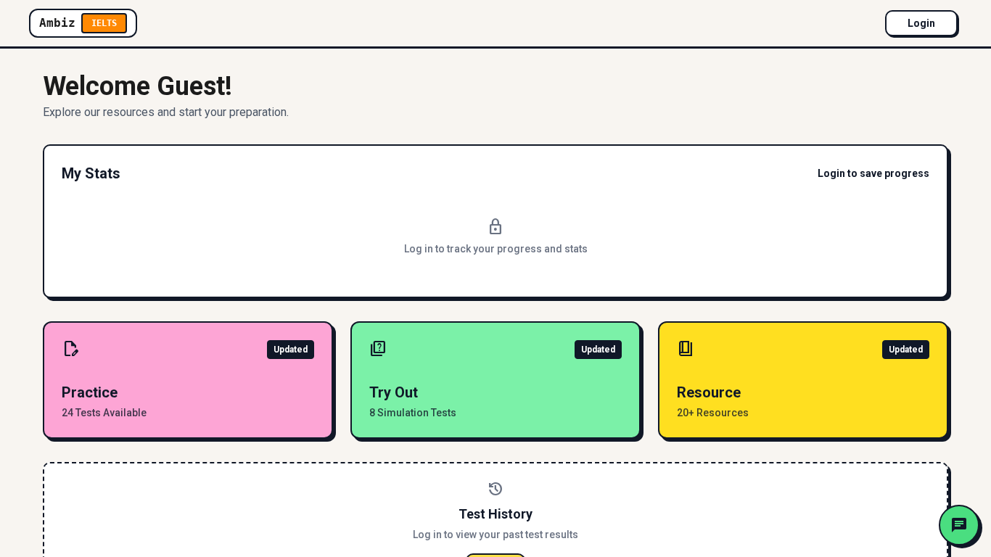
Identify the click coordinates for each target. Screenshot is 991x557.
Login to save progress (873, 173)
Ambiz (78, 23)
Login (921, 23)
